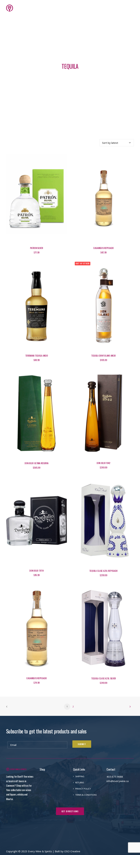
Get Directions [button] (70, 811)
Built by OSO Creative (67, 851)
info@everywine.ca (118, 781)
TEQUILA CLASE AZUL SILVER (103, 678)
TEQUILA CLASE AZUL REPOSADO (103, 570)
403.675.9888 (115, 776)
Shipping (79, 776)
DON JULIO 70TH (36, 570)
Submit (82, 744)
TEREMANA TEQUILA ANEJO (36, 355)
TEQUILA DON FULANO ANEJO (103, 355)
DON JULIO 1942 (103, 463)
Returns (79, 782)
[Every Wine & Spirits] (16, 8)
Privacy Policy (83, 788)
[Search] (110, 8)
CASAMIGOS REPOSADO (103, 248)
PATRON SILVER (36, 248)
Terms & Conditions (86, 794)
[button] (132, 8)
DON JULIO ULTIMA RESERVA (36, 463)
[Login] (116, 8)
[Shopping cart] (122, 8)
